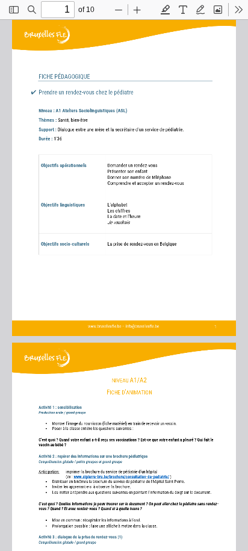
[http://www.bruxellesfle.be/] (105, 324)
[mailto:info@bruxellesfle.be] (146, 324)
